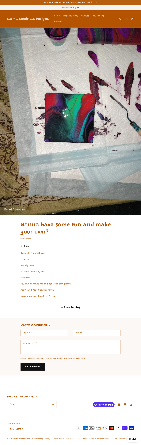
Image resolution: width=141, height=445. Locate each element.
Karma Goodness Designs (23, 439)
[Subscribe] (53, 404)
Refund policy (58, 438)
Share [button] (26, 246)
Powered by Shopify (42, 439)
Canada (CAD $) (16, 429)
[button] (121, 19)
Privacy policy (72, 438)
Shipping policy (103, 438)
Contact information (120, 438)
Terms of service (87, 438)
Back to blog (72, 307)
